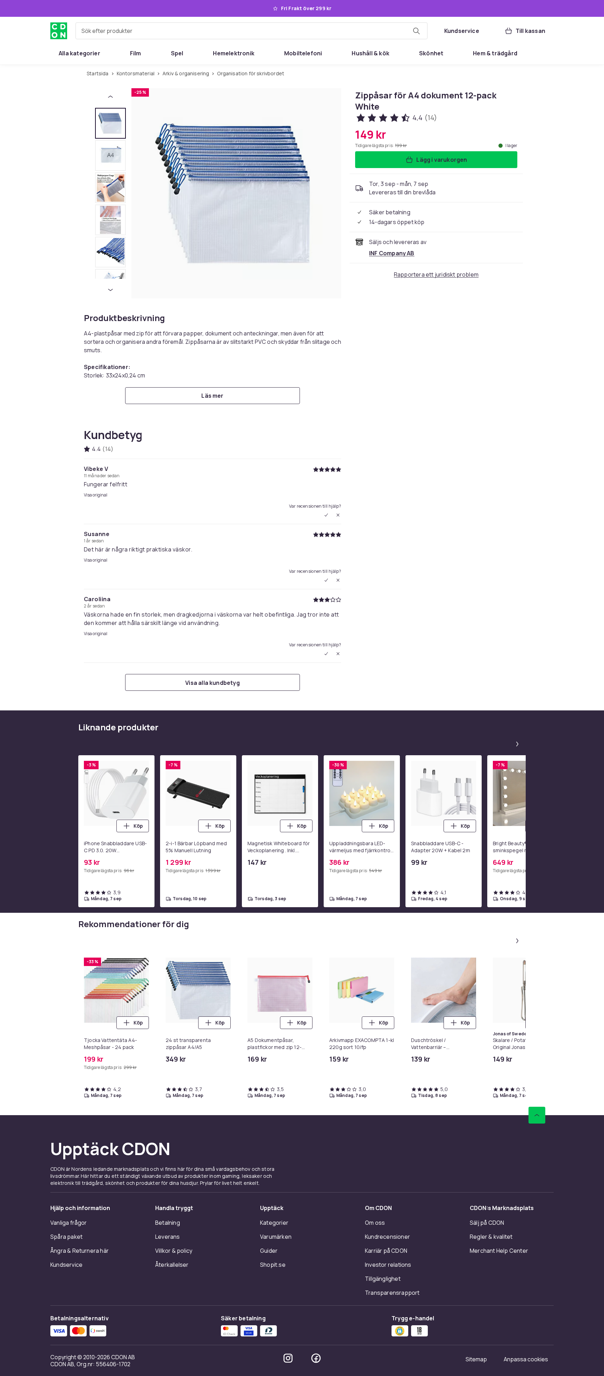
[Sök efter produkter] (416, 30)
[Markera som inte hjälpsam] (338, 515)
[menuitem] (79, 53)
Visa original (95, 495)
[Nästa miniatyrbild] (110, 290)
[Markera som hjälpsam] (326, 515)
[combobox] (251, 30)
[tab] (110, 123)
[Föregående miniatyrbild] (110, 96)
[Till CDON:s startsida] (58, 30)
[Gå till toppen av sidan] (536, 1115)
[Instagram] (288, 1358)
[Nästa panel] (517, 744)
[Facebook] (316, 1358)
